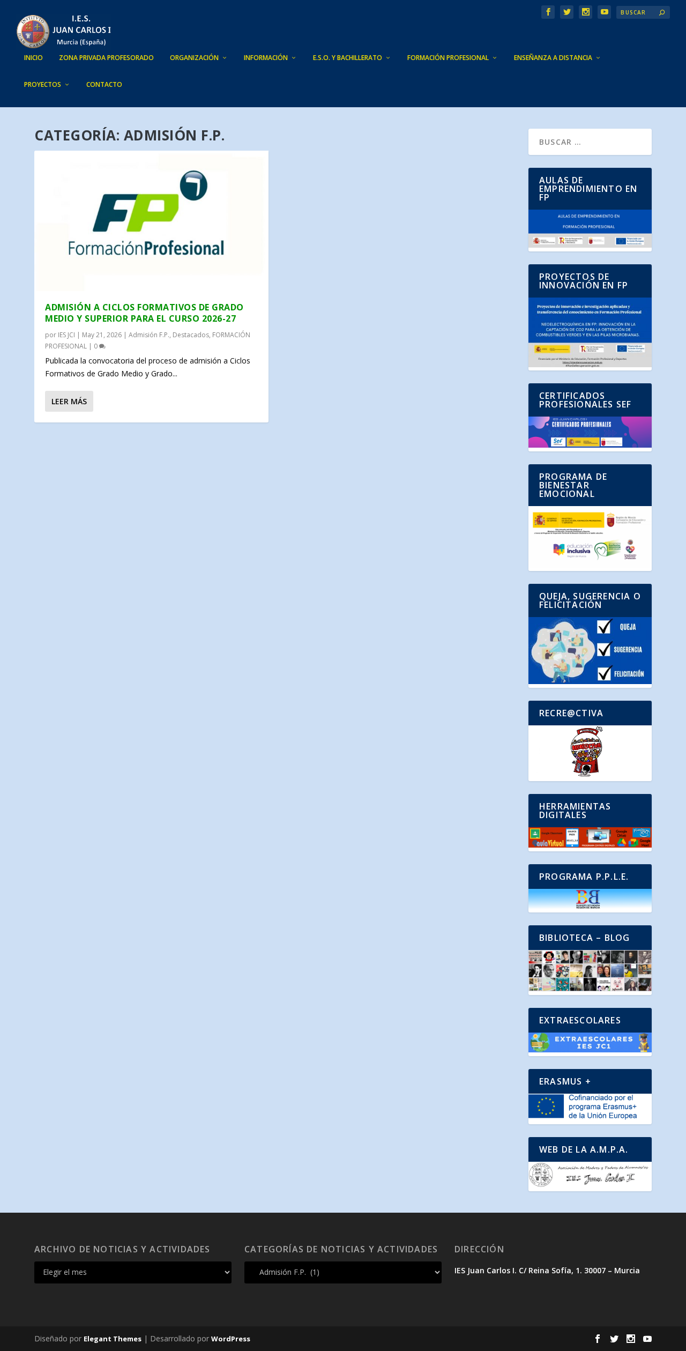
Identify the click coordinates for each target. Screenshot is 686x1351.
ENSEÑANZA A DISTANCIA (553, 58)
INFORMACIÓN (266, 58)
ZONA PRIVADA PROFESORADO (106, 58)
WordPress (230, 1338)
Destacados (191, 334)
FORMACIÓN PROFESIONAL (448, 58)
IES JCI (66, 334)
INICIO (33, 58)
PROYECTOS (42, 84)
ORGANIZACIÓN (194, 58)
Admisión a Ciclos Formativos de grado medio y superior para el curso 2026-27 (144, 312)
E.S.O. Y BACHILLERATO (347, 58)
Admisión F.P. (149, 334)
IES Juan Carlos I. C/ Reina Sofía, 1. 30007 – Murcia (547, 1270)
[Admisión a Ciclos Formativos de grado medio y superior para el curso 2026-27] (151, 221)
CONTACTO (104, 84)
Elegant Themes (112, 1338)
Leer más (69, 401)
